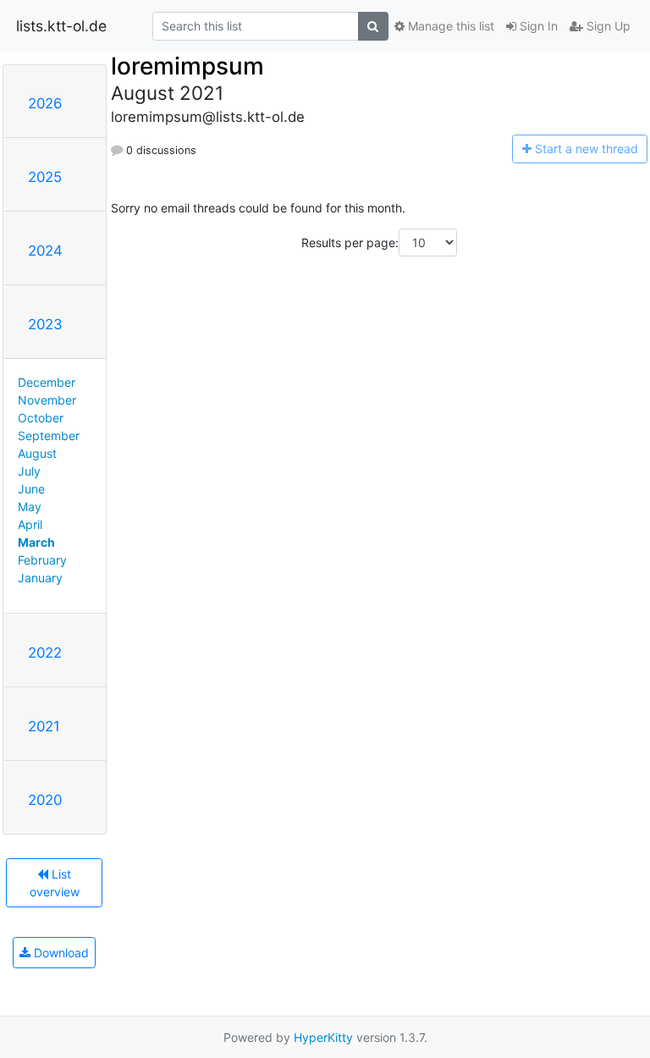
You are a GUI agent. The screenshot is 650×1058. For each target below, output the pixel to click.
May (29, 506)
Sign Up (607, 26)
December (46, 382)
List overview (55, 883)
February (42, 560)
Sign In (537, 26)
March (36, 542)
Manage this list (449, 26)
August (37, 453)
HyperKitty (323, 1037)
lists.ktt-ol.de (61, 26)
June (31, 489)
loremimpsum (187, 66)
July (29, 471)
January (40, 577)
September (49, 435)
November (47, 400)
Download (59, 952)
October (40, 418)
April (30, 524)
